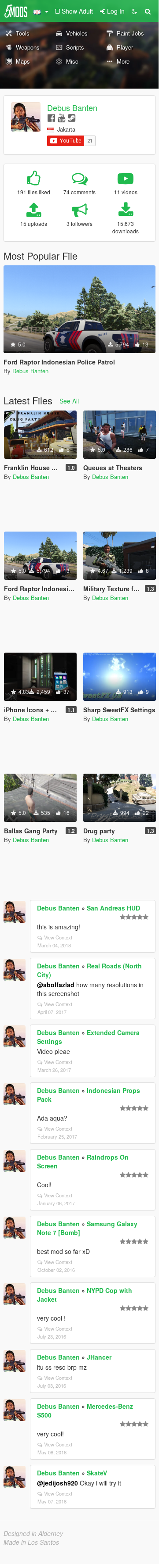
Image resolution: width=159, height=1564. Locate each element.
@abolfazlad (55, 984)
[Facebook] (51, 117)
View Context (58, 937)
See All (69, 400)
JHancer (99, 1357)
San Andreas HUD (113, 907)
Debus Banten (72, 107)
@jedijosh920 (57, 1482)
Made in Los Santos (31, 1542)
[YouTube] (61, 117)
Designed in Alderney (33, 1533)
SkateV (97, 1472)
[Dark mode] (134, 11)
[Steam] (71, 117)
